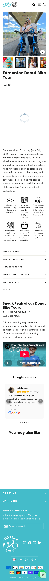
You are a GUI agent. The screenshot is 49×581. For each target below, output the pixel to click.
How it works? (12, 267)
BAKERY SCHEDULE (14, 259)
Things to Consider (16, 274)
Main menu (10, 501)
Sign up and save (15, 510)
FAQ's (6, 290)
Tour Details (11, 251)
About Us (9, 493)
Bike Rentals (11, 282)
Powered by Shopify (33, 578)
